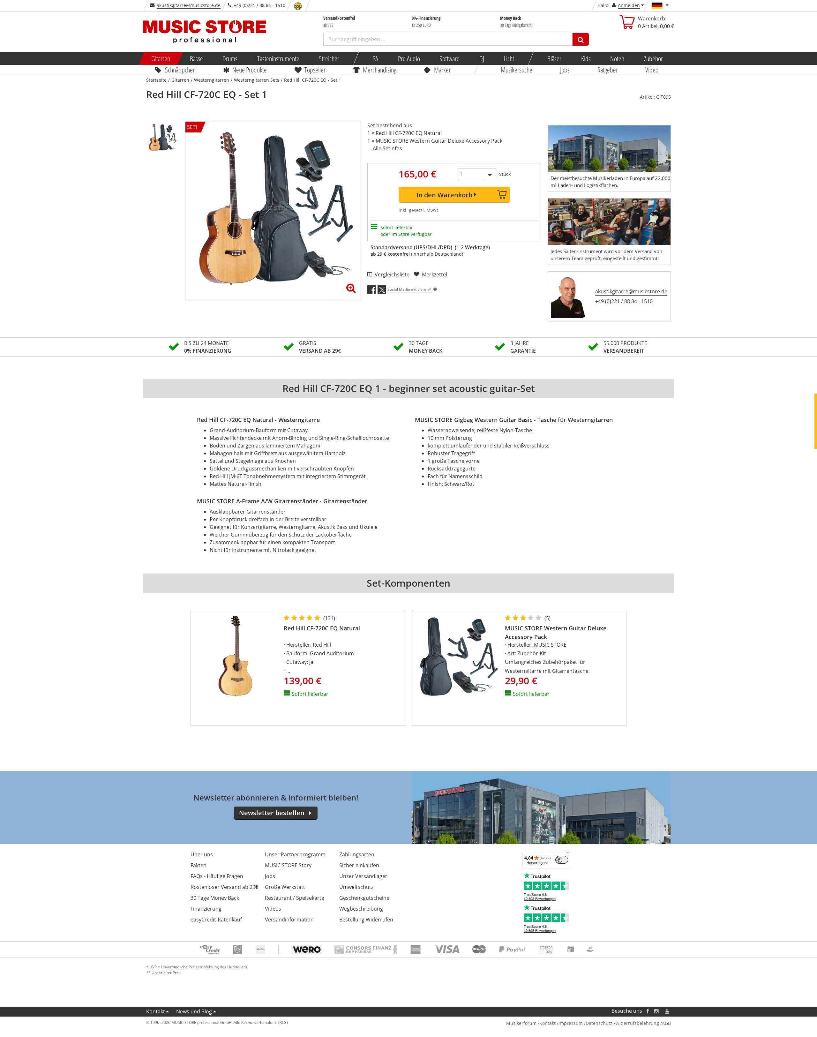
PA (375, 58)
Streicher (329, 58)
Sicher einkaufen (359, 865)
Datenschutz (599, 1023)
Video (652, 69)
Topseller (315, 69)
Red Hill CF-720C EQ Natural (322, 628)
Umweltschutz (356, 886)
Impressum (570, 1023)
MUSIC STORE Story (288, 865)
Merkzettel (434, 274)
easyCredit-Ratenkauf (216, 919)
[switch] (561, 860)
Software (449, 58)
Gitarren (160, 58)
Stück (505, 174)
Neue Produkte (250, 69)
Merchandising (380, 69)
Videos (273, 908)
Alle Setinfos (387, 148)
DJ (481, 58)
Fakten (198, 865)
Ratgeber (607, 69)
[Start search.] (581, 39)
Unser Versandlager (363, 876)
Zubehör (653, 58)
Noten (617, 58)
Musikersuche (517, 69)
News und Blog (194, 1011)
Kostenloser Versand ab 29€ (224, 886)
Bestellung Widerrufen (366, 919)
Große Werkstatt (285, 886)
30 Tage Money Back (215, 897)
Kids (585, 58)
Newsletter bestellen (271, 812)
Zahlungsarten (356, 854)
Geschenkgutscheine (364, 897)
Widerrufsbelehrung (637, 1023)
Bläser (554, 58)
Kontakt (155, 1011)
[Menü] (567, 854)
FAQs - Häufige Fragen (217, 876)
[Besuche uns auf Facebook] (647, 1011)
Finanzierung (206, 908)
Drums (229, 58)
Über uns (202, 854)
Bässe (196, 58)
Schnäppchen (180, 69)
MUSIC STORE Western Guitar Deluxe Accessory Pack (555, 632)
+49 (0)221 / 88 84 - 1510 (624, 301)
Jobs (565, 69)
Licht (509, 58)
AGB (666, 1023)
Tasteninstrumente (278, 58)
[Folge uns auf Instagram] (656, 1011)
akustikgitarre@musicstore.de (189, 5)
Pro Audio (409, 58)
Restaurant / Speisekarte (294, 897)
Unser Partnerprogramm (295, 854)
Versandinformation (289, 919)
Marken (443, 69)
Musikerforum (521, 1023)
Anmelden (629, 5)
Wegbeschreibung (361, 908)
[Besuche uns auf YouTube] (667, 1011)
